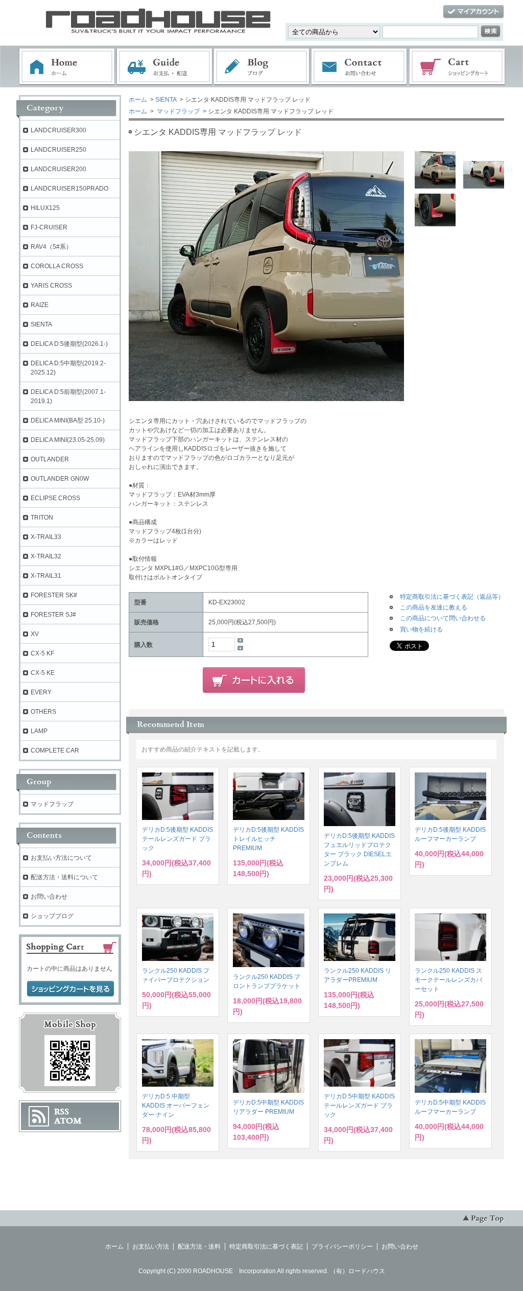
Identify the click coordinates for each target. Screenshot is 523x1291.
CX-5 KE (43, 672)
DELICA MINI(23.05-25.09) (68, 439)
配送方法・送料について (64, 877)
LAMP (39, 731)
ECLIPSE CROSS (55, 498)
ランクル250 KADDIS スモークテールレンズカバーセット (448, 980)
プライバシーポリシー (342, 1246)
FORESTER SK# (54, 595)
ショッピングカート (458, 67)
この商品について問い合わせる (443, 618)
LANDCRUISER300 (58, 130)
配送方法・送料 (199, 1246)
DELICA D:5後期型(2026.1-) (69, 343)
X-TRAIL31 (46, 575)
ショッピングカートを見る (70, 989)
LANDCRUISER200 (58, 169)
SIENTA (166, 99)
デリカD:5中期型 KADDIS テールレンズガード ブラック (359, 1105)
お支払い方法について (61, 857)
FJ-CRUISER (49, 227)
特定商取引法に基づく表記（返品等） (452, 596)
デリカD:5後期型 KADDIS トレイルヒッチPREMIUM (268, 839)
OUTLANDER (50, 459)
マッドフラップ (177, 111)
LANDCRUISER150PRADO (69, 188)
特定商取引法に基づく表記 (266, 1246)
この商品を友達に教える (433, 607)
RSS (61, 1112)
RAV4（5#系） (51, 246)
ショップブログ (52, 916)
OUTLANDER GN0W (60, 478)
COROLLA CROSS (57, 266)
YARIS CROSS (51, 285)
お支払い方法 (150, 1246)
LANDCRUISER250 (58, 149)
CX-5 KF (42, 653)
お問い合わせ (360, 67)
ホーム (67, 67)
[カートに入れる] (253, 680)
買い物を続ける (421, 629)
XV (35, 634)
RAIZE (40, 305)
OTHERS (43, 711)
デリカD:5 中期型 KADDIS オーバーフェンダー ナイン (175, 1105)
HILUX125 (45, 208)
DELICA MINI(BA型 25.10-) (68, 420)
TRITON (42, 517)
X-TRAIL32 (46, 556)
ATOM (68, 1121)
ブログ (262, 67)
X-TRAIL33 (46, 537)
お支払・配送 (164, 67)
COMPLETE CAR (55, 750)
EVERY (41, 692)
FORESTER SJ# (53, 614)
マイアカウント (473, 12)
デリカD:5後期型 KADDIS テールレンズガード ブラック (177, 839)
